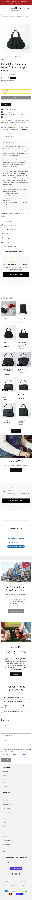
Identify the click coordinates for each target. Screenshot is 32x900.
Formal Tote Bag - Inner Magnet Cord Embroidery (23, 421)
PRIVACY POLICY (25, 754)
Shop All (5, 771)
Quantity (3, 83)
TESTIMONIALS (7, 786)
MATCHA (5, 851)
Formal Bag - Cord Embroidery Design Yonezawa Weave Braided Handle (22, 344)
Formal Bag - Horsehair (8, 420)
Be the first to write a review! (16, 546)
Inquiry (6, 104)
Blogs (4, 782)
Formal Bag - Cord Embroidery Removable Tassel (8, 396)
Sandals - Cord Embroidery (6, 319)
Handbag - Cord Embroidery (6, 343)
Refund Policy (7, 804)
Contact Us (6, 822)
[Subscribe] (25, 862)
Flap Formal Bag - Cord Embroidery (23, 395)
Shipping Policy (7, 800)
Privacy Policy (6, 808)
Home (2, 14)
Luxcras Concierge (8, 830)
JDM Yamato (6, 844)
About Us (5, 797)
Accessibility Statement (9, 812)
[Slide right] (19, 56)
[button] (3, 9)
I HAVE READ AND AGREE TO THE (16, 754)
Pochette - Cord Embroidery (21, 319)
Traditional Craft (7, 779)
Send (6, 760)
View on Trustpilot (16, 280)
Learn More (16, 470)
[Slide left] (12, 56)
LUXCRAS (18, 897)
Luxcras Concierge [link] (16, 611)
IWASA (3, 59)
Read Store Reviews (16, 274)
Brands (5, 775)
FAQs (4, 826)
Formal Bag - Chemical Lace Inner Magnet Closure (8, 370)
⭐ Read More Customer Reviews (16, 558)
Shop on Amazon (7, 840)
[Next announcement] (29, 2)
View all (16, 430)
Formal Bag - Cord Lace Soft (23, 370)
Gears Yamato (7, 848)
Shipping (3, 80)
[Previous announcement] (3, 2)
